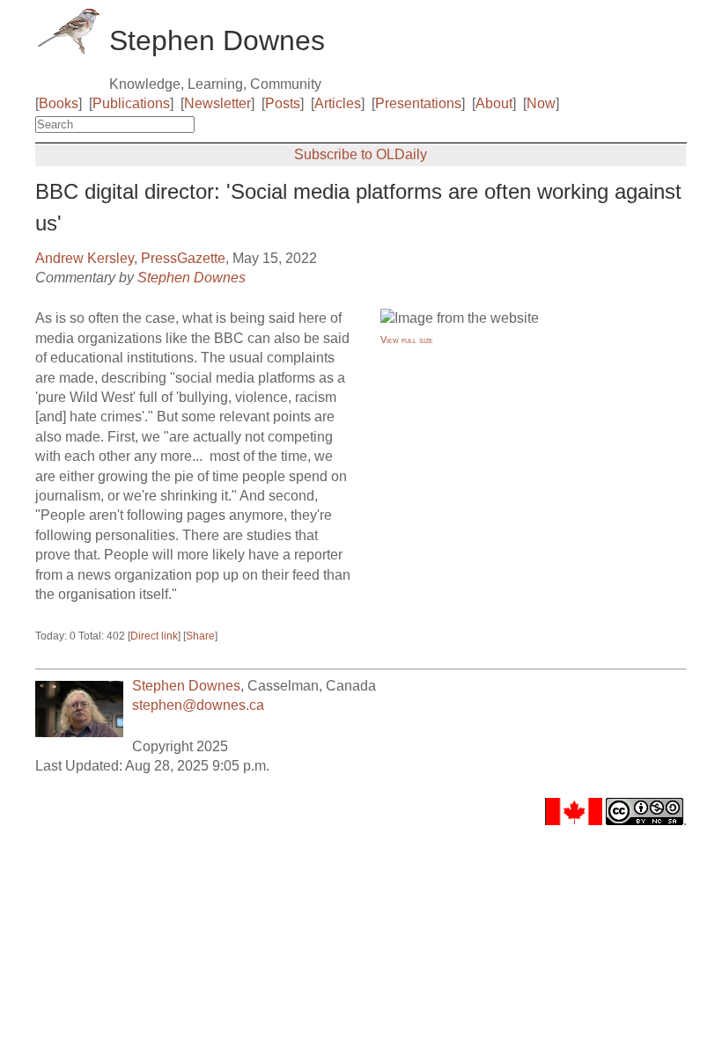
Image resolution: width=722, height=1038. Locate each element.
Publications (131, 103)
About (493, 103)
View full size (406, 339)
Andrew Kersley (84, 258)
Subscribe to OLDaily (360, 154)
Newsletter (217, 103)
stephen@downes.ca (198, 705)
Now (541, 103)
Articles (337, 103)
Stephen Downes (191, 277)
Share (200, 636)
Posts (282, 103)
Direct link (154, 636)
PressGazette (183, 258)
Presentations (418, 103)
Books (58, 103)
